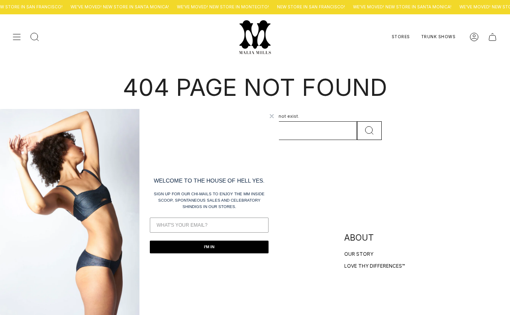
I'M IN (209, 247)
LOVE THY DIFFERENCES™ (374, 266)
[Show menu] (17, 37)
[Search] (369, 130)
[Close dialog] (272, 116)
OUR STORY (358, 254)
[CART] (492, 37)
